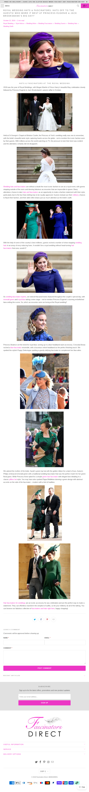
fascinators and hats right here (43, 608)
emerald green (8, 299)
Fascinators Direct (42, 777)
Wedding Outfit (8, 26)
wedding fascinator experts (16, 297)
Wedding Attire (31, 23)
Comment (7, 648)
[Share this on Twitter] (34, 619)
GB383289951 (53, 777)
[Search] (78, 5)
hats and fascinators (30, 192)
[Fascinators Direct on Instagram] (48, 762)
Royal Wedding (8, 23)
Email (47, 638)
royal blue (21, 299)
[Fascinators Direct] (44, 5)
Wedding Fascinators (45, 23)
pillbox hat (13, 479)
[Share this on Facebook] (41, 619)
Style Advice (20, 23)
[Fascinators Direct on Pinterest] (44, 762)
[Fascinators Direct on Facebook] (40, 762)
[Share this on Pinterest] (47, 619)
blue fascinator (15, 347)
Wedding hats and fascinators (14, 187)
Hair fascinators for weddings (14, 603)
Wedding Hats (72, 23)
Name (6, 638)
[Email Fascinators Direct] (52, 762)
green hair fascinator (50, 477)
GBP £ (43, 771)
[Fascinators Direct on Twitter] (36, 762)
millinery (76, 195)
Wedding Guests (60, 23)
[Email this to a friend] (53, 619)
